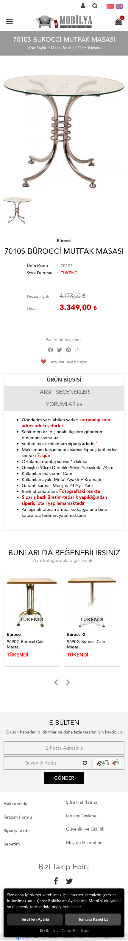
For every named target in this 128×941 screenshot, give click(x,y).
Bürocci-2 (30, 634)
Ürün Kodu (37, 265)
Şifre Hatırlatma (81, 802)
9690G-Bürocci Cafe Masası (40, 644)
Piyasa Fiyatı (38, 296)
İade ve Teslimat (82, 815)
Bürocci (64, 240)
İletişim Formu (18, 817)
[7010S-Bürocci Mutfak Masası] (64, 131)
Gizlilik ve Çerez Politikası (66, 930)
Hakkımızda (15, 803)
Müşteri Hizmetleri (84, 842)
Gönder (64, 778)
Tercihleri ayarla (35, 919)
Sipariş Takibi (17, 830)
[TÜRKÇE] (110, 6)
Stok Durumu (39, 273)
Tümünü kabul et (93, 919)
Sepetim (12, 844)
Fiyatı (32, 308)
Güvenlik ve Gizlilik (85, 829)
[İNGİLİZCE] (119, 6)
